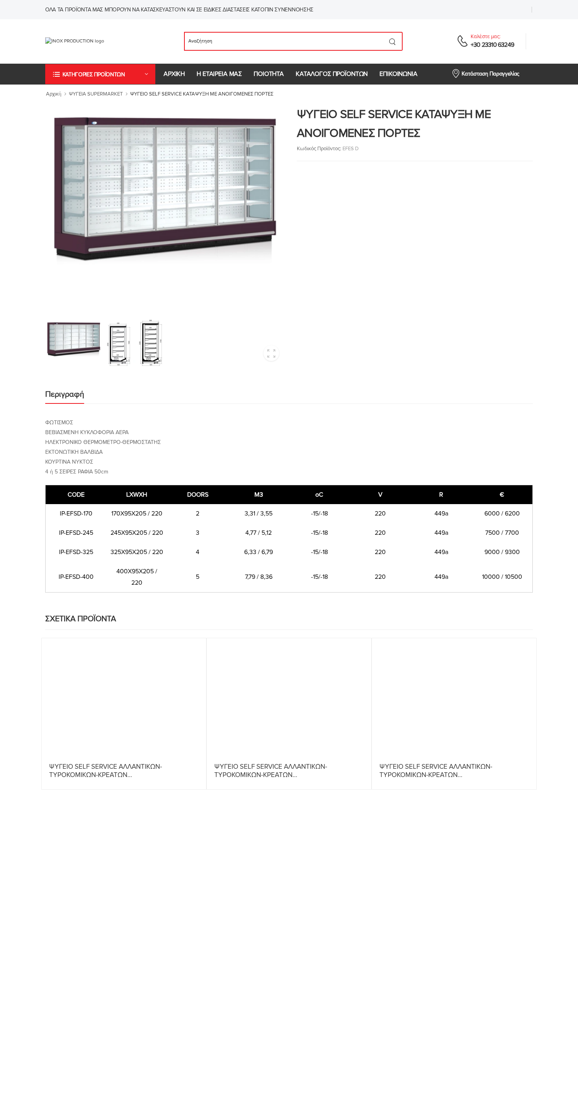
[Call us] (462, 41)
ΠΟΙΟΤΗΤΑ (269, 74)
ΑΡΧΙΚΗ (174, 74)
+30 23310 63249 (492, 45)
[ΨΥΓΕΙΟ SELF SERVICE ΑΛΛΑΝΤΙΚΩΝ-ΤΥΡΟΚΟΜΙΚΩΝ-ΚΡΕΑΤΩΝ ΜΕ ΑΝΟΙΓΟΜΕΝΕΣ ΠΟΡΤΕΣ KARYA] (123, 699)
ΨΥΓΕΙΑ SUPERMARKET (96, 94)
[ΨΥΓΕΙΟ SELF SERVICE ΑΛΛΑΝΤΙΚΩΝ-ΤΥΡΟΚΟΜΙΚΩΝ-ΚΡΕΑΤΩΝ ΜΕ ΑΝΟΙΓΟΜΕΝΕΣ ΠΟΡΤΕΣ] (289, 699)
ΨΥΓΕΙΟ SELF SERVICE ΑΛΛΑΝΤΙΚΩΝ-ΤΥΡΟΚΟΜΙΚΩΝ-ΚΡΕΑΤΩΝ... (105, 770)
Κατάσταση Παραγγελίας (490, 73)
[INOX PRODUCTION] (87, 41)
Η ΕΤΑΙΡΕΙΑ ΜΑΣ (219, 74)
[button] (100, 74)
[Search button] (393, 41)
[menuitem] (174, 74)
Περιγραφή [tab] (64, 394)
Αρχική (53, 94)
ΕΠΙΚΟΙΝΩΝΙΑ (398, 74)
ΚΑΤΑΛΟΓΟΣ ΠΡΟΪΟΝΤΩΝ (332, 74)
